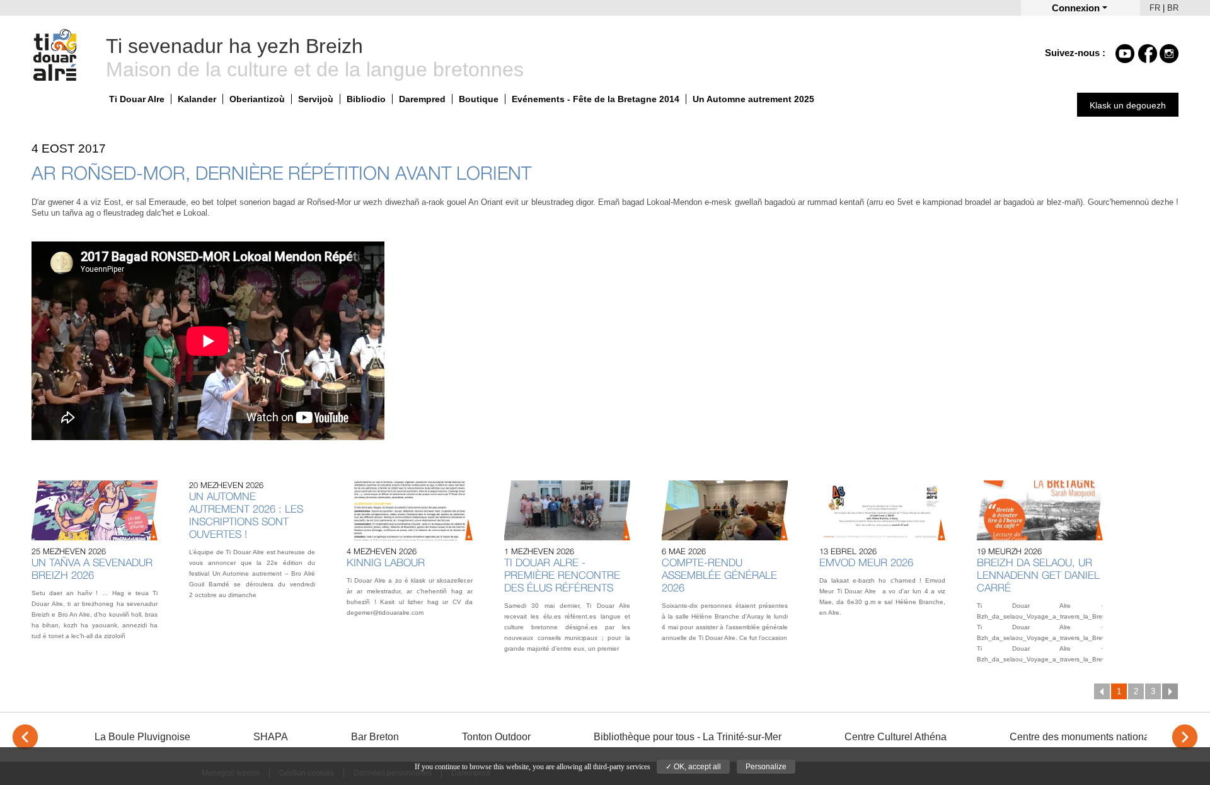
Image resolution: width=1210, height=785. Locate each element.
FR (1155, 8)
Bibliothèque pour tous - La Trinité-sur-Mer (687, 736)
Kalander (197, 99)
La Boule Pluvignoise (142, 736)
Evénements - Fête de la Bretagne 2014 (595, 99)
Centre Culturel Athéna (895, 736)
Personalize (766, 766)
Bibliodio (366, 99)
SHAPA (270, 736)
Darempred (422, 99)
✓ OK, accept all (693, 766)
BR (1172, 8)
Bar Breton (375, 736)
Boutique (478, 99)
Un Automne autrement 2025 (753, 99)
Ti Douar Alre (136, 99)
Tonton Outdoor (496, 736)
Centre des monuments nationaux (1085, 736)
